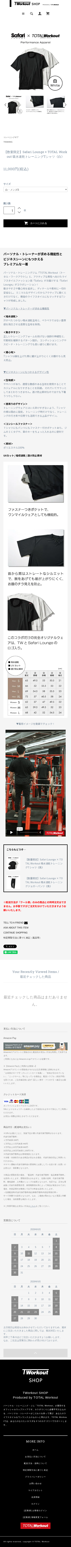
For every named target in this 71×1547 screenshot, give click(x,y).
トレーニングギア (11, 137)
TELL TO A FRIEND (13, 923)
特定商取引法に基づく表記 (35, 1470)
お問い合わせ (35, 1483)
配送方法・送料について (35, 1463)
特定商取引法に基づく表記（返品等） (22, 938)
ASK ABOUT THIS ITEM (15, 928)
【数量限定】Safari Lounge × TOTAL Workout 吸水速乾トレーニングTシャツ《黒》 (44, 863)
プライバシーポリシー (35, 1477)
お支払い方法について (35, 1457)
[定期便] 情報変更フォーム (35, 1517)
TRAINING (8, 142)
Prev (5, 104)
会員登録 (35, 1497)
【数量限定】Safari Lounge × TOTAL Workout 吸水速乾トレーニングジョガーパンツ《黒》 (44, 882)
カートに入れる (38, 223)
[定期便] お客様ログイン (35, 1510)
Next (65, 104)
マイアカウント (35, 1490)
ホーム (35, 1450)
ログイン (35, 1504)
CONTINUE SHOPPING (15, 933)
